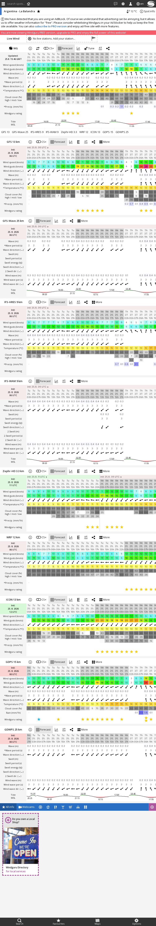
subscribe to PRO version (51, 26)
